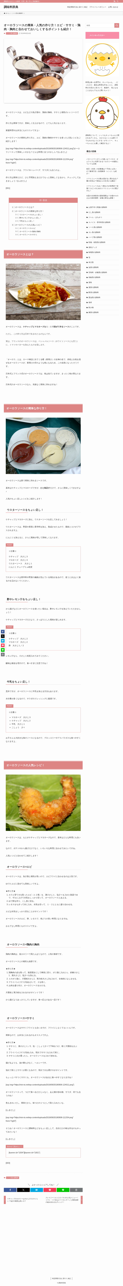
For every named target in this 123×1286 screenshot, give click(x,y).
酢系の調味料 (94, 292)
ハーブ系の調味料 (95, 237)
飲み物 (91, 307)
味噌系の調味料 (94, 252)
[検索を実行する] (116, 25)
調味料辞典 (11, 7)
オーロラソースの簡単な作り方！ (29, 211)
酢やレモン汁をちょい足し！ (30, 218)
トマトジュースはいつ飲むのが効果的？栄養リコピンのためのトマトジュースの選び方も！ (102, 188)
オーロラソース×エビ (27, 228)
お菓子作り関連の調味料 (98, 207)
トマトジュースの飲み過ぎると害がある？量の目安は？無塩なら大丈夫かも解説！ (102, 180)
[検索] (117, 1)
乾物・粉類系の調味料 (97, 242)
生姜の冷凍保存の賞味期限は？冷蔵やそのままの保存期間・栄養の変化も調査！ (102, 197)
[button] (10, 1190)
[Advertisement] (43, 1239)
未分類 (91, 262)
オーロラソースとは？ (24, 207)
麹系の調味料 (94, 312)
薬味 (90, 282)
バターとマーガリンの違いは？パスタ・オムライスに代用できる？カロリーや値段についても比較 (102, 161)
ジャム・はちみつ (95, 217)
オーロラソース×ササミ (28, 235)
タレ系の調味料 (94, 232)
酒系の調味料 (94, 287)
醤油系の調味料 (94, 297)
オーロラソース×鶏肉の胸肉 (30, 231)
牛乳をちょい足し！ (27, 221)
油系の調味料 (94, 267)
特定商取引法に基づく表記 (61, 1278)
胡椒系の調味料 (94, 277)
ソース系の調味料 (12, 33)
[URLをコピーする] (76, 1190)
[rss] (114, 1)
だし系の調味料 (94, 212)
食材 (90, 302)
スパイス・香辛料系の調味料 (99, 222)
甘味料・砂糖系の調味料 (98, 272)
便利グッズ (93, 247)
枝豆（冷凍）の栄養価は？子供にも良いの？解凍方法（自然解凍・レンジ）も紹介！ (101, 171)
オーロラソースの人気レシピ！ (28, 225)
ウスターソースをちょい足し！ (31, 215)
